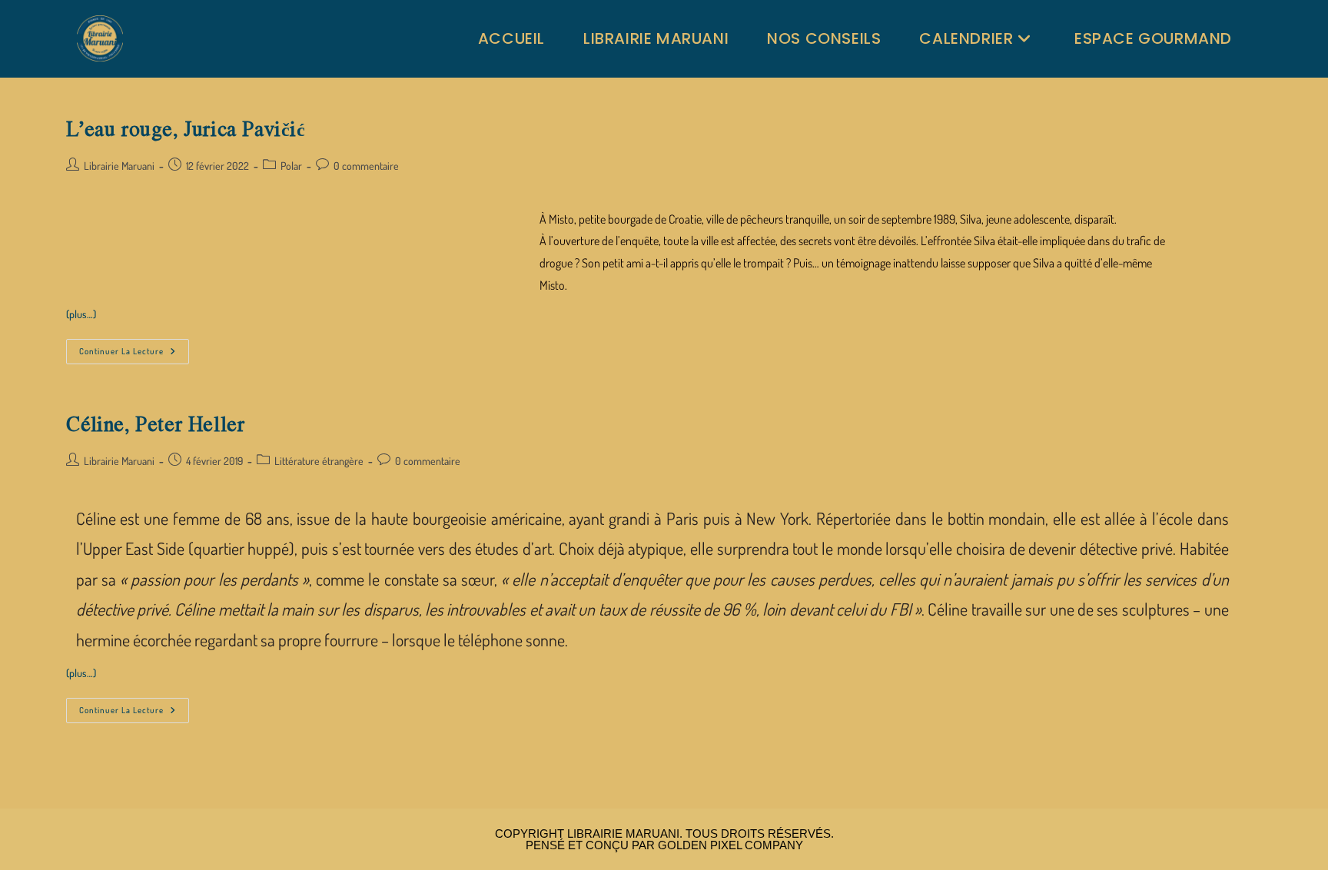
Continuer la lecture (134, 348)
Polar (291, 165)
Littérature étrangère (319, 460)
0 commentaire (366, 165)
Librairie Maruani (119, 165)
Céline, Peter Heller (155, 423)
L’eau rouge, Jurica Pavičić (185, 128)
